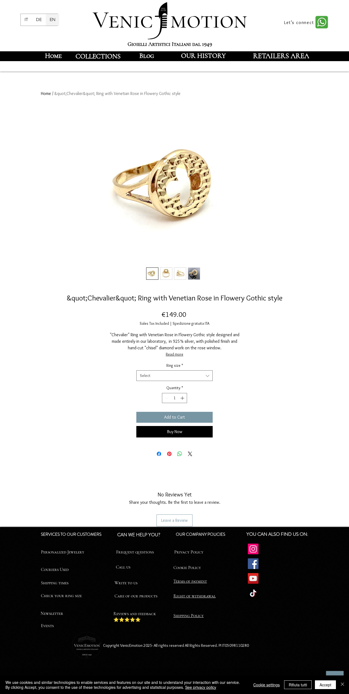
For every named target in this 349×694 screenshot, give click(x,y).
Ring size (174, 365)
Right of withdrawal (194, 596)
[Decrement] (166, 398)
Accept (325, 684)
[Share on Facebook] (159, 454)
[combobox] (174, 375)
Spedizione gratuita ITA (191, 323)
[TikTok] (253, 593)
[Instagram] (253, 549)
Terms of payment (190, 581)
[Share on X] (190, 454)
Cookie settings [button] (266, 684)
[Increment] (182, 398)
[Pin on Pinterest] (169, 454)
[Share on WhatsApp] (179, 454)
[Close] (342, 685)
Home (46, 93)
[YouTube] (253, 578)
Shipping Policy (188, 615)
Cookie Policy (187, 567)
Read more (174, 354)
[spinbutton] (174, 398)
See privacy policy (200, 687)
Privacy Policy (188, 552)
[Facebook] (253, 563)
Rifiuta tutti (298, 684)
